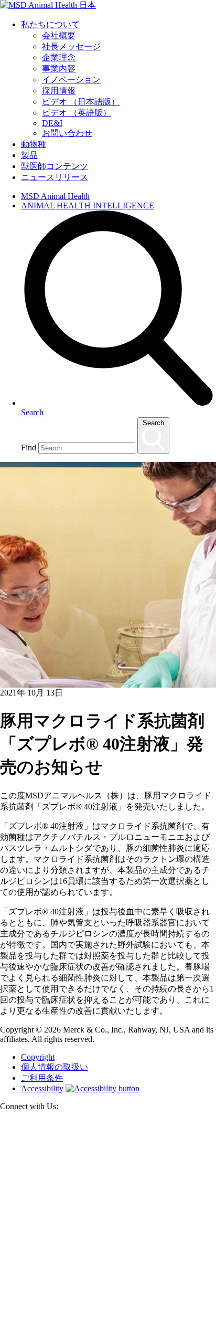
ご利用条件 (42, 1077)
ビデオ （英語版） (76, 112)
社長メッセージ (71, 46)
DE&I (52, 123)
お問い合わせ (67, 133)
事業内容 (58, 68)
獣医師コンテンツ (54, 166)
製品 (29, 155)
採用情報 (58, 90)
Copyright (38, 1056)
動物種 (33, 144)
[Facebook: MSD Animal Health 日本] (108, 1333)
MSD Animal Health (55, 196)
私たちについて (50, 24)
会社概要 (58, 35)
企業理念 (58, 57)
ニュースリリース (54, 177)
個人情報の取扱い (54, 1066)
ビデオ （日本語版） (81, 101)
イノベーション (71, 79)
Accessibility (42, 1088)
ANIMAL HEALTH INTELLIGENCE (87, 205)
